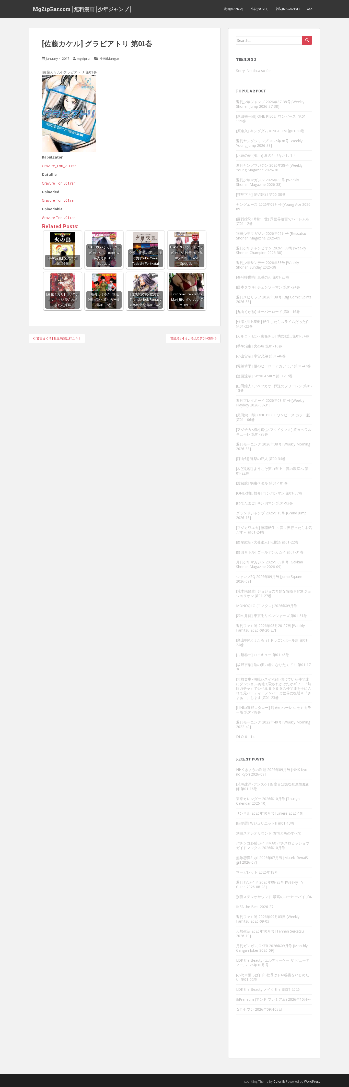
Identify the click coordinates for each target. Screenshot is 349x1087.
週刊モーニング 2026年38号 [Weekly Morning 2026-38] (273, 446)
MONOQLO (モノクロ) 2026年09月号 (266, 605)
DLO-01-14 (245, 736)
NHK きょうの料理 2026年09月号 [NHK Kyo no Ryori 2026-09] (271, 772)
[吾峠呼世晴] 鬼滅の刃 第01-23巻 (262, 277)
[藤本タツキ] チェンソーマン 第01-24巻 (268, 287)
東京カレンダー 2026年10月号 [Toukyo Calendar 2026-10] (268, 801)
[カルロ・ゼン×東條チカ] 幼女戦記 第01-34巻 (272, 336)
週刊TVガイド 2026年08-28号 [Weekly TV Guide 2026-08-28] (269, 884)
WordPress (312, 1081)
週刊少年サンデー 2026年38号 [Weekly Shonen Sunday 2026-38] (267, 265)
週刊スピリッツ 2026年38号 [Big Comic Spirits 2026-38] (273, 299)
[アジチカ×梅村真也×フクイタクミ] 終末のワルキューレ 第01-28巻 (273, 432)
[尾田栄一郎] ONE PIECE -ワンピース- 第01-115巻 (271, 118)
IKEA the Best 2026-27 (254, 906)
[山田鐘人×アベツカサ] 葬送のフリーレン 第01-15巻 (274, 388)
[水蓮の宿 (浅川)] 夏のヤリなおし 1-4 (266, 155)
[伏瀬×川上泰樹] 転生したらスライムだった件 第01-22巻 (272, 324)
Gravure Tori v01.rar (58, 183)
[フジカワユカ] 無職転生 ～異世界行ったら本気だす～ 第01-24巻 (274, 530)
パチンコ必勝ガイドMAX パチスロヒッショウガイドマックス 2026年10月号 (272, 845)
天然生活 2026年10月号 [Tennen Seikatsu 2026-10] (270, 933)
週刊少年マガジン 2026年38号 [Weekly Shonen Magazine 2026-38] (267, 182)
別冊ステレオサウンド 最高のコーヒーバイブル (274, 896)
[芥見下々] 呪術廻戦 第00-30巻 (261, 194)
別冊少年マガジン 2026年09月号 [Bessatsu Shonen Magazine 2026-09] (271, 235)
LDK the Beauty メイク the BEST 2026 (268, 989)
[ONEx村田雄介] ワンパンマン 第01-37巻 (269, 493)
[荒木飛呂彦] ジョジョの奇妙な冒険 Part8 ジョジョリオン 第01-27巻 (273, 593)
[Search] (307, 40)
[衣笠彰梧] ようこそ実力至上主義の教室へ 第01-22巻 (272, 471)
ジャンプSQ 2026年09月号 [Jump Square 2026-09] (269, 579)
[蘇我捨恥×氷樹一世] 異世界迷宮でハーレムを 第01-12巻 (272, 221)
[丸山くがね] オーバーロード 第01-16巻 (268, 311)
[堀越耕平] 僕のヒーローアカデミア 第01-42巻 (273, 366)
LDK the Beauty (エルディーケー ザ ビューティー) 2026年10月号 (272, 962)
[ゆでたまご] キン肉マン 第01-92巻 (264, 503)
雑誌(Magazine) (287, 9)
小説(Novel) (259, 9)
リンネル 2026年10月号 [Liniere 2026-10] (269, 813)
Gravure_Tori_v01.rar (59, 165)
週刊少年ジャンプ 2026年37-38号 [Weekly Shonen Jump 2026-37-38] (270, 104)
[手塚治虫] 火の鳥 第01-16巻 (259, 346)
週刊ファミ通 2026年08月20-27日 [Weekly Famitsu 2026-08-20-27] (270, 628)
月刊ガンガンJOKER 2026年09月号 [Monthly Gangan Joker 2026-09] (272, 948)
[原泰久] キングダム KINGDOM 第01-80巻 (270, 130)
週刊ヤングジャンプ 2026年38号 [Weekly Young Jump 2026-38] (269, 143)
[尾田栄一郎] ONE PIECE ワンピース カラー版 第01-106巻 (273, 417)
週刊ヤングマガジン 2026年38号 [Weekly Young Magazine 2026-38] (269, 167)
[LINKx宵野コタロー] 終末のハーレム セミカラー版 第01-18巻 (273, 710)
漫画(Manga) (233, 9)
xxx (309, 9)
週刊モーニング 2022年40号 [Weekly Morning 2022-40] (273, 724)
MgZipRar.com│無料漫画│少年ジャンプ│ (82, 9)
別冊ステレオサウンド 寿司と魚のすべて (268, 833)
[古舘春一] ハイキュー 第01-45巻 (262, 654)
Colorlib (279, 1081)
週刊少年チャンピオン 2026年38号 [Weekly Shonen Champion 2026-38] (271, 250)
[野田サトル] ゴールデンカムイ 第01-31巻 (270, 552)
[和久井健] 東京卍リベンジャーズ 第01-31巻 (271, 615)
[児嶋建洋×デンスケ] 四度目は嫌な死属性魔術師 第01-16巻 (272, 786)
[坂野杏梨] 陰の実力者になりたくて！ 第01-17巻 (273, 667)
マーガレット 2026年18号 (257, 872)
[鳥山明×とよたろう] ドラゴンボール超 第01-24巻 (272, 642)
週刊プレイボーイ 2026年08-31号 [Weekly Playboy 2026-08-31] (270, 402)
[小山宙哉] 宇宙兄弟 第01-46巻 (261, 356)
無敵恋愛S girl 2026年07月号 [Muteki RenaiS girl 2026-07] (272, 860)
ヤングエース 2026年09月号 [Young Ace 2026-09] (274, 206)
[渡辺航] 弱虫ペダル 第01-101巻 (262, 483)
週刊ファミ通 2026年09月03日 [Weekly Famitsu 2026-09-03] (267, 919)
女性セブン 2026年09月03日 (259, 1009)
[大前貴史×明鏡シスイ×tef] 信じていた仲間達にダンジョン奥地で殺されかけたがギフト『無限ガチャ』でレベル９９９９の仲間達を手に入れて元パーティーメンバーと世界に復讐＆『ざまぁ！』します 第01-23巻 (273, 688)
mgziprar (84, 58)
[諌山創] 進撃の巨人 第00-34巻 (261, 458)
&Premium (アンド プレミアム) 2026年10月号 (273, 999)
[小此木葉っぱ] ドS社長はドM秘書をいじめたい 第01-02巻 (272, 977)
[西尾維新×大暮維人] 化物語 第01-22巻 (267, 542)
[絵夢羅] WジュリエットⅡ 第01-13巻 (265, 823)
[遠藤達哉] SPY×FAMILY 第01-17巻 (264, 375)
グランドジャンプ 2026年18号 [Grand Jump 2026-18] (271, 515)
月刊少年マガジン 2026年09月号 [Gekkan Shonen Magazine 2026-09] (269, 564)
